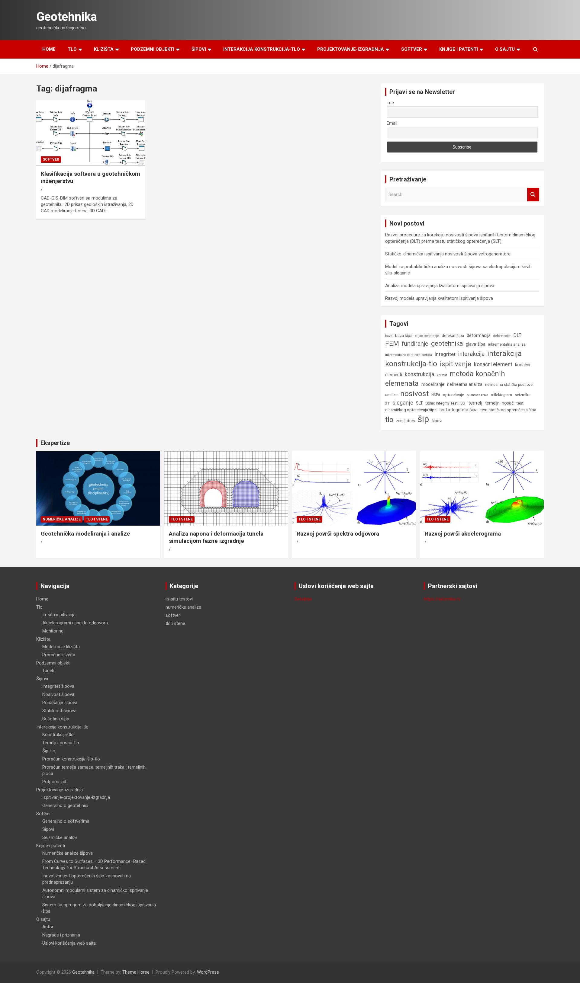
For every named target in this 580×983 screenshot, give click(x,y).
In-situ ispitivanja (59, 614)
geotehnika (447, 343)
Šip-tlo (48, 751)
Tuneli (48, 670)
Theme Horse (136, 972)
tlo (389, 419)
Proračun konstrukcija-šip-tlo (71, 759)
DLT (517, 335)
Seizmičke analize (60, 837)
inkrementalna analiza (507, 344)
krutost (442, 375)
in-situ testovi (179, 599)
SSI (463, 403)
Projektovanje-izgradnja (350, 49)
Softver (411, 49)
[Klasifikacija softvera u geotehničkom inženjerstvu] (91, 133)
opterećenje (453, 394)
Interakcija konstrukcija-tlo (261, 49)
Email (392, 123)
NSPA (435, 395)
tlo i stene (97, 519)
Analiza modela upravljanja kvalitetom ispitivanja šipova (439, 285)
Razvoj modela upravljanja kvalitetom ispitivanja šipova (439, 298)
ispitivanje (455, 364)
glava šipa (475, 344)
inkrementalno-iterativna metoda (408, 355)
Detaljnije (303, 599)
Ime (390, 102)
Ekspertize (55, 443)
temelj (475, 403)
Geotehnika (66, 17)
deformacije (502, 336)
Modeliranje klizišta (61, 646)
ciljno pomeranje (427, 336)
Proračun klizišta (58, 655)
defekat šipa (453, 335)
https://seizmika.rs (442, 599)
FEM (392, 343)
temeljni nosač (499, 403)
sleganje (402, 402)
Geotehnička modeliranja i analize (85, 533)
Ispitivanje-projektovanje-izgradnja (76, 797)
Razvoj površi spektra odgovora (338, 533)
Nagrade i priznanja (61, 935)
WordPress (208, 972)
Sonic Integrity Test (442, 403)
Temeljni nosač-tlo (60, 742)
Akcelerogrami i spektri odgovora (75, 623)
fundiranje (415, 343)
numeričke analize (62, 519)
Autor (47, 927)
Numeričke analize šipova (67, 853)
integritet (445, 354)
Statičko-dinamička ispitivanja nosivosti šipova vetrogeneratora (448, 254)
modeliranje (432, 384)
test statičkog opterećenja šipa (508, 410)
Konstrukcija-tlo (58, 734)
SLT (419, 403)
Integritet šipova (58, 686)
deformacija (479, 335)
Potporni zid (54, 781)
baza (388, 336)
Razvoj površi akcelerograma (463, 533)
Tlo (72, 49)
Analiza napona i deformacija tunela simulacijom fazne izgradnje (216, 537)
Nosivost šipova (58, 694)
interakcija (471, 354)
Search (533, 194)
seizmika (522, 394)
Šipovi (199, 49)
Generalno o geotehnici (65, 805)
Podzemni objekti (152, 49)
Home (49, 49)
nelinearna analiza (464, 384)
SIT (387, 403)
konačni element (493, 364)
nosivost (414, 393)
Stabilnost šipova (59, 710)
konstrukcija (419, 374)
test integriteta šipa (458, 409)
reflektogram (501, 395)
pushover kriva (477, 395)
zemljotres (405, 420)
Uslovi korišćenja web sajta (69, 943)
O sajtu (505, 49)
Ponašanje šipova (59, 702)
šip (423, 419)
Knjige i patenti (458, 49)
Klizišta (104, 49)
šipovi (437, 420)
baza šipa (403, 335)
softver (51, 159)
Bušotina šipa (55, 719)
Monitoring (52, 631)
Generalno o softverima (65, 821)
